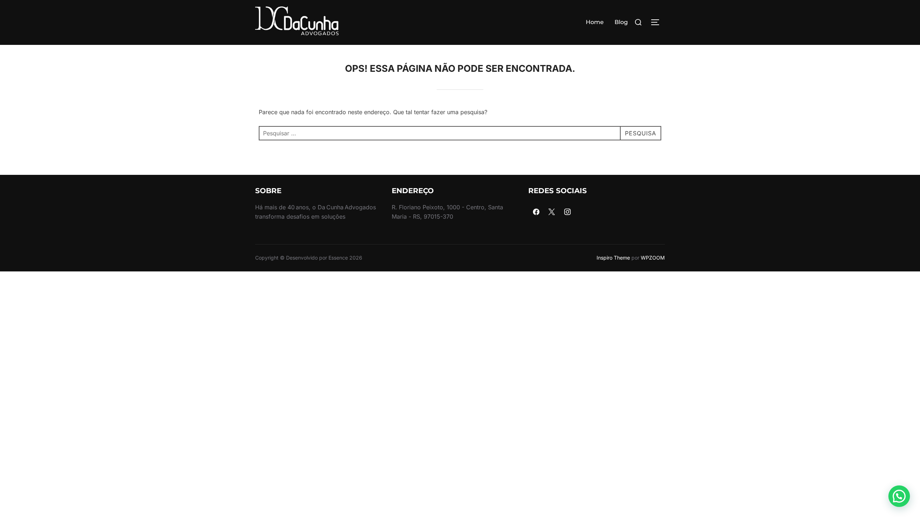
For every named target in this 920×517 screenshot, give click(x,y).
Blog (621, 22)
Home (595, 22)
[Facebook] (536, 212)
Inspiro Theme (613, 258)
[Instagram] (567, 212)
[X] (552, 212)
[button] (899, 496)
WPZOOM (653, 258)
